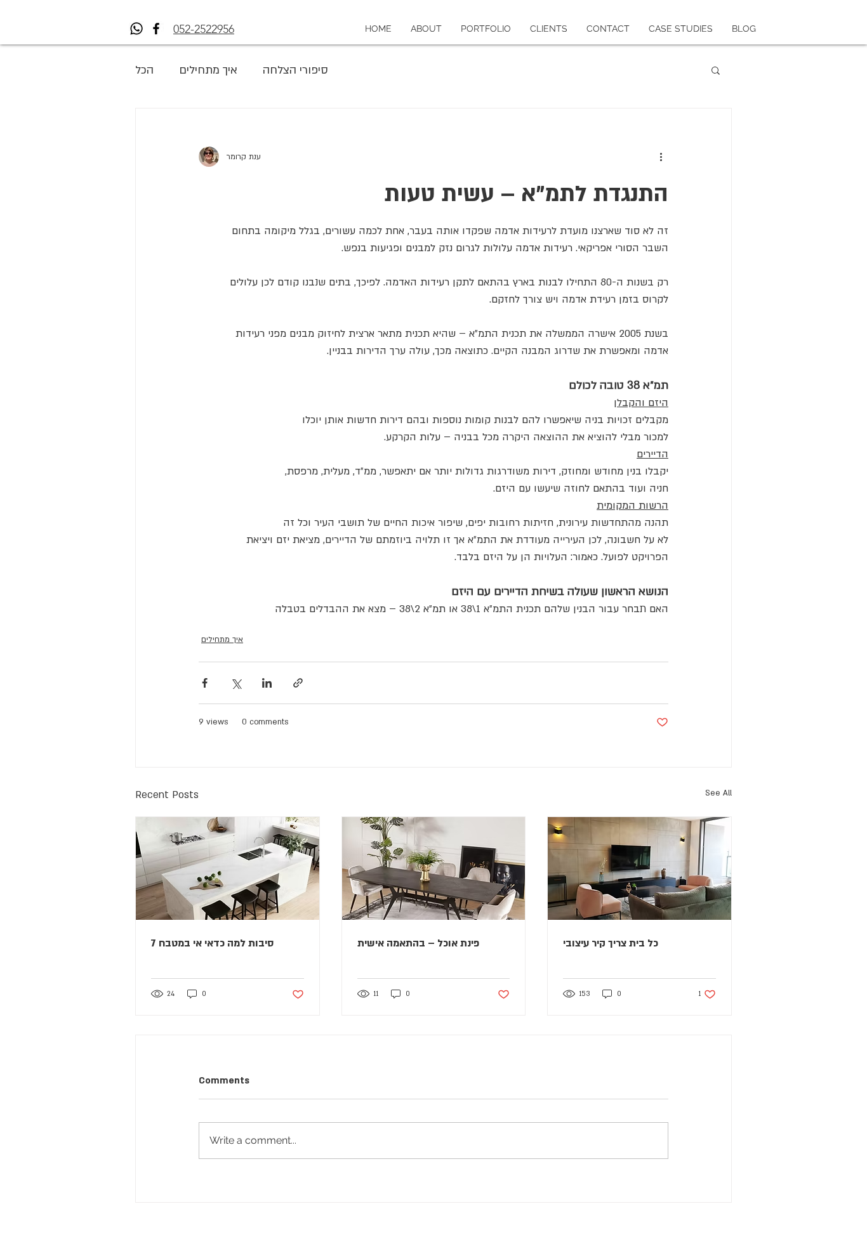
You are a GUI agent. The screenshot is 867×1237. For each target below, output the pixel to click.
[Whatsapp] (136, 28)
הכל (144, 70)
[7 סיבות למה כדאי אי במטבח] (227, 868)
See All (718, 793)
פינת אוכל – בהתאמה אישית (418, 943)
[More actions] (660, 156)
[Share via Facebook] (205, 683)
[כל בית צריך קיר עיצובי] (639, 868)
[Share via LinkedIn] (267, 683)
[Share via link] (298, 683)
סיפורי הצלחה (295, 70)
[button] (716, 70)
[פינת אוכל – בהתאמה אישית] (434, 868)
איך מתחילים (208, 70)
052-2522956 (203, 29)
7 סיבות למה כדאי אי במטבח (212, 943)
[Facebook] (156, 28)
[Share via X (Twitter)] (236, 683)
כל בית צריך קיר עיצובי (610, 943)
